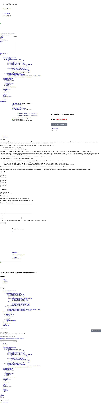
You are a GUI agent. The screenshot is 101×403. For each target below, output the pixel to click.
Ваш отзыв (3, 213)
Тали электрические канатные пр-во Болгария (19, 72)
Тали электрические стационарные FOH (20, 70)
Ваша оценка (3, 202)
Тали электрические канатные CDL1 (19, 65)
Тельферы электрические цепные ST (16, 74)
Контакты (5, 283)
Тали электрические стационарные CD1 (20, 69)
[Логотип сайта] (5, 32)
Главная (14, 103)
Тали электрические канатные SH (16, 60)
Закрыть (2, 395)
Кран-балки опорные (17, 105)
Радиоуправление (7, 323)
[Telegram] (5, 19)
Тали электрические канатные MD (16, 63)
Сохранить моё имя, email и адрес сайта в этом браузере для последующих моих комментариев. (24, 220)
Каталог (5, 280)
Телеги (7, 85)
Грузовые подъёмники (8, 311)
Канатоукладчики (9, 83)
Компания (5, 281)
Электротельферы (7, 292)
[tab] (5, 135)
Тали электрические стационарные (16, 68)
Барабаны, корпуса (9, 80)
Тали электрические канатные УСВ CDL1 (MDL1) (20, 64)
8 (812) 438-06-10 (4, 328)
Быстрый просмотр (16, 258)
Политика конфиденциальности (7, 336)
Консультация (3, 101)
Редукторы (8, 84)
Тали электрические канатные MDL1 (20, 67)
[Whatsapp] (1, 19)
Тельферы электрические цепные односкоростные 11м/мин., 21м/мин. (24, 75)
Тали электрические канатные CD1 (16, 62)
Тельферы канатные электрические (13, 59)
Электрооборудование (10, 86)
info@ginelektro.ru (4, 332)
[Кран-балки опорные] (22, 232)
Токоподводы (6, 325)
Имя (1, 215)
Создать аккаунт (4, 402)
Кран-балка (19, 103)
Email (1, 218)
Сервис (4, 324)
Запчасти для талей (7, 313)
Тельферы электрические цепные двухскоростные (20, 77)
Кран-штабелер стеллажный (18, 109)
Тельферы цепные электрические (13, 73)
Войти (4, 391)
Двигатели (8, 81)
